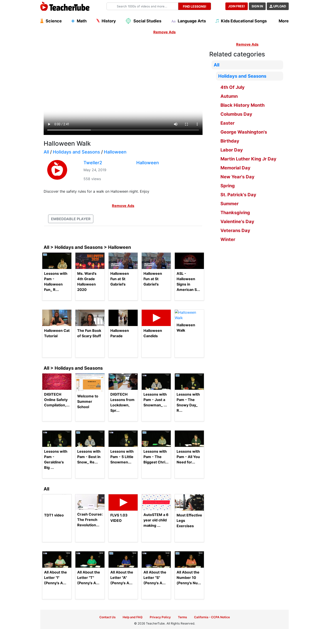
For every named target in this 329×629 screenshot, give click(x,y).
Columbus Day (236, 114)
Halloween (115, 152)
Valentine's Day (237, 221)
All (46, 152)
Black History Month (242, 105)
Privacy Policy (160, 617)
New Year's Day (237, 176)
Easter (227, 123)
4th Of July (232, 87)
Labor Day (231, 150)
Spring (227, 185)
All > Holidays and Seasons (73, 368)
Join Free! (236, 6)
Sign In (257, 6)
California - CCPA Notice (212, 617)
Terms (182, 617)
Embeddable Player (70, 219)
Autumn (229, 96)
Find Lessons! (194, 6)
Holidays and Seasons (76, 152)
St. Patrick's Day (238, 194)
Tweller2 (92, 162)
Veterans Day (235, 230)
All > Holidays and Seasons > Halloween (87, 247)
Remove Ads (164, 32)
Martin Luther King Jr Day (248, 159)
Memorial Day (235, 168)
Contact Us (107, 617)
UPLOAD (279, 6)
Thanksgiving (235, 212)
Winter (227, 239)
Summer (229, 203)
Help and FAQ (133, 617)
